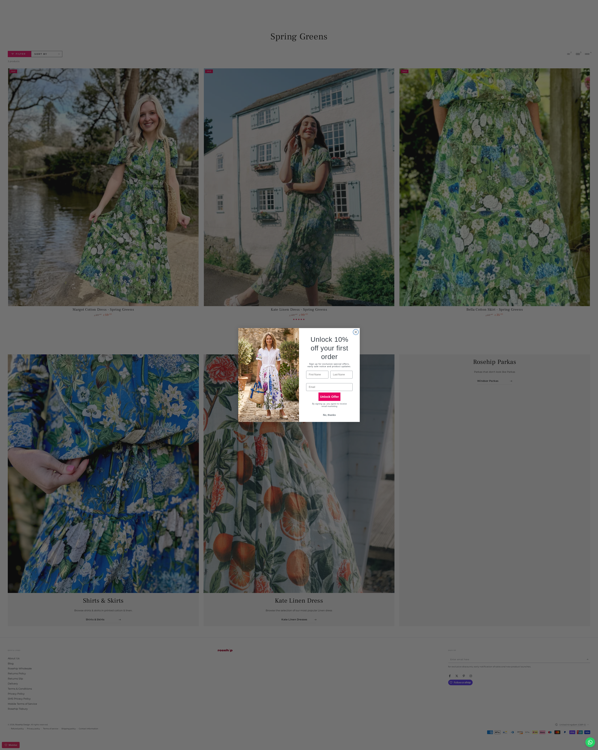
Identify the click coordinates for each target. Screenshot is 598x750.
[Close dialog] (355, 332)
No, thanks (329, 415)
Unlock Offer (329, 396)
